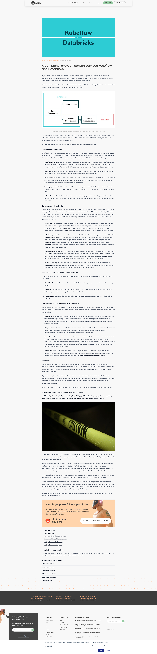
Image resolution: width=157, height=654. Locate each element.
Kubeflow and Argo (47, 580)
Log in (98, 3)
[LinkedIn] (108, 626)
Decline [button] (108, 650)
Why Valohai (78, 3)
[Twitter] (111, 626)
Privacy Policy (64, 627)
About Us (62, 620)
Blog (43, 60)
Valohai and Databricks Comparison (55, 539)
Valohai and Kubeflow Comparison (55, 536)
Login (47, 634)
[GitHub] (114, 626)
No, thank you (23, 636)
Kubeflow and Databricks (49, 574)
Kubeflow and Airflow (48, 567)
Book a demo (119, 2)
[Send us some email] (117, 626)
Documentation (50, 632)
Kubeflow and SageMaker (49, 577)
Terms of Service (64, 625)
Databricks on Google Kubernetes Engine (91, 355)
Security (62, 629)
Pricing (85, 3)
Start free (108, 2)
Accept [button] (101, 650)
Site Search (49, 636)
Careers (62, 622)
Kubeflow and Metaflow (48, 570)
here (66, 346)
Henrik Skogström (52, 60)
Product (70, 3)
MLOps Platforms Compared (53, 545)
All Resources (49, 620)
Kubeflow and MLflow (47, 563)
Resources (92, 3)
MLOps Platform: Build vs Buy (53, 542)
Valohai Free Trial (49, 530)
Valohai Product (49, 533)
